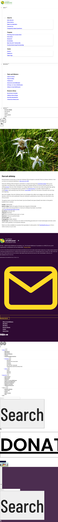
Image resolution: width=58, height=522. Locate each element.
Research (9, 39)
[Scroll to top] (1, 343)
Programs (7, 358)
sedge (44, 183)
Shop (6, 116)
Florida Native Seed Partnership (15, 45)
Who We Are (10, 20)
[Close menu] (0, 346)
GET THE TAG (3, 461)
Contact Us (10, 26)
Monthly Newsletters (12, 97)
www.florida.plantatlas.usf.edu (11, 209)
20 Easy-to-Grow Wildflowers (15, 85)
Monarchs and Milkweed (13, 83)
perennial (40, 183)
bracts (7, 187)
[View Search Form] (2, 124)
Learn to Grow (10, 76)
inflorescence (31, 188)
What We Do (10, 22)
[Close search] (1, 478)
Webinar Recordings (12, 95)
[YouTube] (7, 335)
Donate (6, 113)
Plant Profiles (10, 78)
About (3, 350)
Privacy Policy (27, 247)
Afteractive (16, 257)
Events (9, 51)
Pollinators (10, 80)
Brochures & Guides (12, 93)
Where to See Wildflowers (13, 87)
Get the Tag (7, 111)
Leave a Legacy (8, 114)
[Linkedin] (4, 335)
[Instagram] (3, 335)
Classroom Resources (13, 99)
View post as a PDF (24, 181)
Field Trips (10, 55)
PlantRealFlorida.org (44, 225)
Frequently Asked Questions (14, 28)
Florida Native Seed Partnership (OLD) (14, 366)
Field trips (9, 372)
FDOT (4, 118)
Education (10, 36)
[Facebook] (1, 335)
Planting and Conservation (14, 34)
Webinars (9, 53)
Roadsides (10, 41)
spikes (6, 190)
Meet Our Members (12, 24)
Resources (4, 375)
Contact (4, 329)
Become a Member (8, 109)
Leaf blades (28, 190)
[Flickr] (5, 335)
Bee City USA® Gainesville (13, 43)
